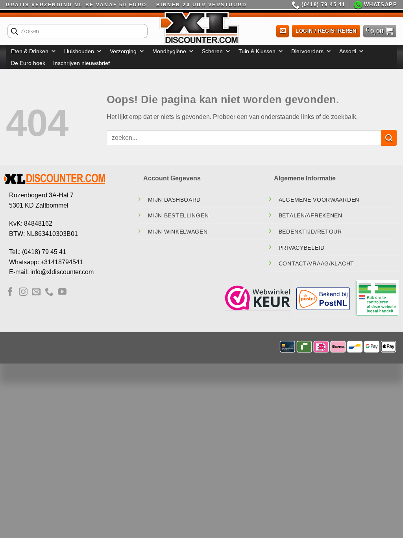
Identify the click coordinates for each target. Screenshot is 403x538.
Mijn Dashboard (174, 200)
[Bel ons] (49, 292)
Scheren (212, 51)
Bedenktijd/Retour (310, 231)
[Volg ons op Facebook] (10, 292)
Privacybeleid (302, 248)
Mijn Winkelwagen (178, 231)
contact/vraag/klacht (316, 263)
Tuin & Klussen (256, 51)
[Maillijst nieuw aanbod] (282, 31)
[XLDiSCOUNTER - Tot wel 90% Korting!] (201, 27)
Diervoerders (307, 51)
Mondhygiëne (169, 51)
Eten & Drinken (29, 51)
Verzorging (123, 51)
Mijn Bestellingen (178, 215)
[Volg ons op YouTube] (62, 292)
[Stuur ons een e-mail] (36, 292)
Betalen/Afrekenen (310, 215)
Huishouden (79, 51)
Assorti (347, 51)
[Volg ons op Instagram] (23, 292)
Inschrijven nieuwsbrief (81, 63)
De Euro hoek (28, 63)
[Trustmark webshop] (257, 297)
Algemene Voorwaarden (319, 200)
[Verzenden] (389, 137)
